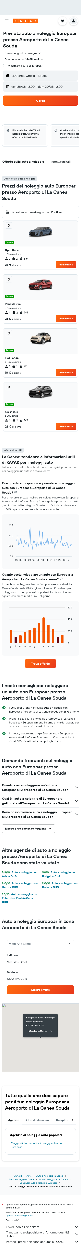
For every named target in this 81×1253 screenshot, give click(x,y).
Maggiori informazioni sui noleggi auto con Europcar (36, 1145)
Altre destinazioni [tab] (38, 1120)
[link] (40, 663)
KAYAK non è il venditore (22, 1227)
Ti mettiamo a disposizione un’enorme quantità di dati (37, 1234)
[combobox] (23, 53)
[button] (6, 21)
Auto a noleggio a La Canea (53, 1179)
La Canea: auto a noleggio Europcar (38, 1182)
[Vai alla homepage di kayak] (25, 21)
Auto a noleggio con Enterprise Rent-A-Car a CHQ (19, 898)
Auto (29, 1175)
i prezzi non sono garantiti (19, 1215)
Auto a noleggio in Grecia (49, 1175)
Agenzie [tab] (13, 1120)
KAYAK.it (17, 1175)
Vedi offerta (66, 264)
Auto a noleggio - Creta (21, 1179)
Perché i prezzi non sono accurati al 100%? (35, 1242)
